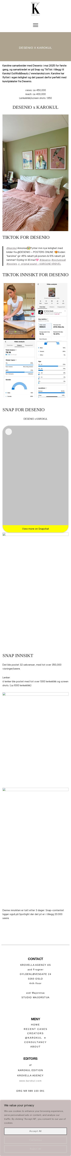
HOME (35, 1024)
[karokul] (8, 431)
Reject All (35, 1148)
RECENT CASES (35, 1029)
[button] (35, 25)
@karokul (11, 248)
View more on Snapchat (35, 528)
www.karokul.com (30, 1080)
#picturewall (58, 259)
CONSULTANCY (35, 1042)
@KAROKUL (33, 1037)
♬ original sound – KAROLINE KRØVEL (39, 263)
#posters (11, 263)
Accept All (35, 1131)
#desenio (45, 259)
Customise (35, 1140)
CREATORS (35, 1033)
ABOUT (35, 1046)
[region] (35, 1128)
